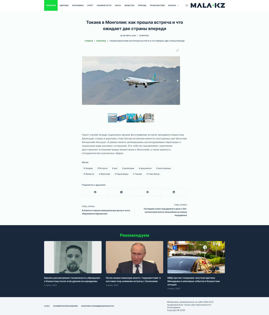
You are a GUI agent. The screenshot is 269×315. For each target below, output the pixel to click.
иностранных (163, 168)
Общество (129, 5)
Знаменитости (104, 5)
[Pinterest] (148, 192)
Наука (118, 5)
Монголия (104, 174)
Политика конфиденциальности (97, 306)
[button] (177, 50)
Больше (172, 5)
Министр (89, 174)
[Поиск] (187, 5)
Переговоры (121, 174)
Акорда (88, 168)
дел (114, 168)
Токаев (137, 174)
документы (145, 168)
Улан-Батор (153, 174)
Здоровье (64, 5)
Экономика (78, 5)
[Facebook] (95, 192)
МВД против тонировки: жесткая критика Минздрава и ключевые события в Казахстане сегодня (193, 281)
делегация (128, 168)
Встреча (102, 168)
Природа (142, 5)
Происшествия (157, 5)
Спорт (90, 5)
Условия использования (65, 306)
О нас (47, 306)
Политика (51, 5)
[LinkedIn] (174, 192)
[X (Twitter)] (121, 192)
